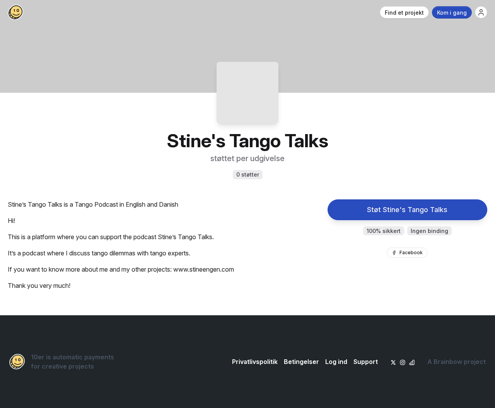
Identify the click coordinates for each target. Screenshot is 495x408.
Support (365, 362)
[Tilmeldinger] (481, 12)
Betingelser (301, 362)
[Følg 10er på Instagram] (402, 361)
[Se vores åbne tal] (412, 361)
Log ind (336, 362)
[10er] (15, 12)
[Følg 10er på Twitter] (393, 361)
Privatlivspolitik (255, 362)
